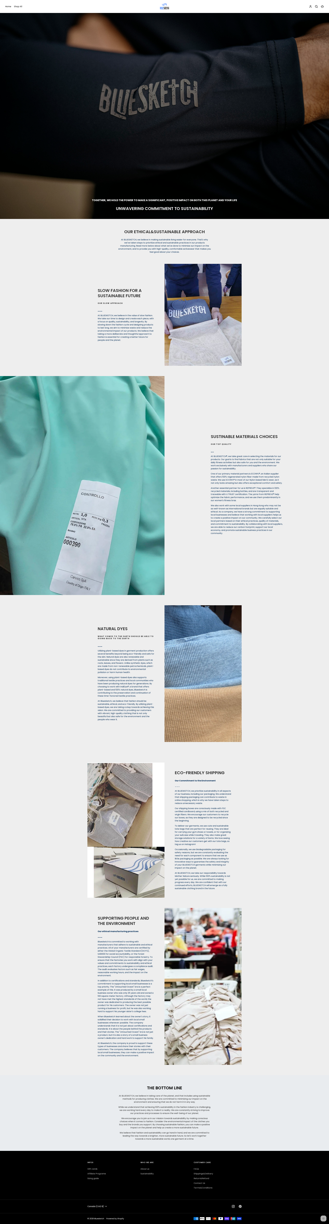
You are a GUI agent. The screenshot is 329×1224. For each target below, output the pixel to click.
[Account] (310, 6)
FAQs (196, 1168)
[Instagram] (233, 1206)
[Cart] (322, 6)
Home (8, 6)
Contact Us (199, 1183)
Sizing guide (93, 1178)
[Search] (316, 6)
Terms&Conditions (203, 1187)
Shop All (18, 6)
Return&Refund (201, 1178)
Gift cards (92, 1168)
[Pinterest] (240, 1206)
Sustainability (147, 1173)
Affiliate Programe (96, 1173)
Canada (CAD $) (95, 1206)
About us (144, 1168)
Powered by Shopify (115, 1218)
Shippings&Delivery (203, 1173)
